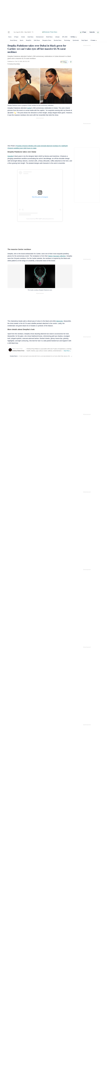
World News (49, 37)
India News (30, 37)
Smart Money (13, 40)
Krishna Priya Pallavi (14, 63)
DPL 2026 (64, 37)
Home (9, 37)
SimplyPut (28, 40)
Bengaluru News (46, 40)
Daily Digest (84, 40)
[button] (9, 32)
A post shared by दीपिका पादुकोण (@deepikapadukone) (40, 218)
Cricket (23, 37)
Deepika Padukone (14, 356)
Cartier (29, 108)
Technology (67, 40)
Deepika (10, 156)
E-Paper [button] (84, 32)
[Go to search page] (12, 32)
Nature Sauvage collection (57, 256)
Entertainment (39, 37)
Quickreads (76, 40)
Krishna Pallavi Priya (18, 350)
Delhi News (37, 40)
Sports (21, 40)
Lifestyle (57, 37)
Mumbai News (57, 40)
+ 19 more (72, 37)
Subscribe (92, 32)
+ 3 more (92, 40)
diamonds (59, 321)
